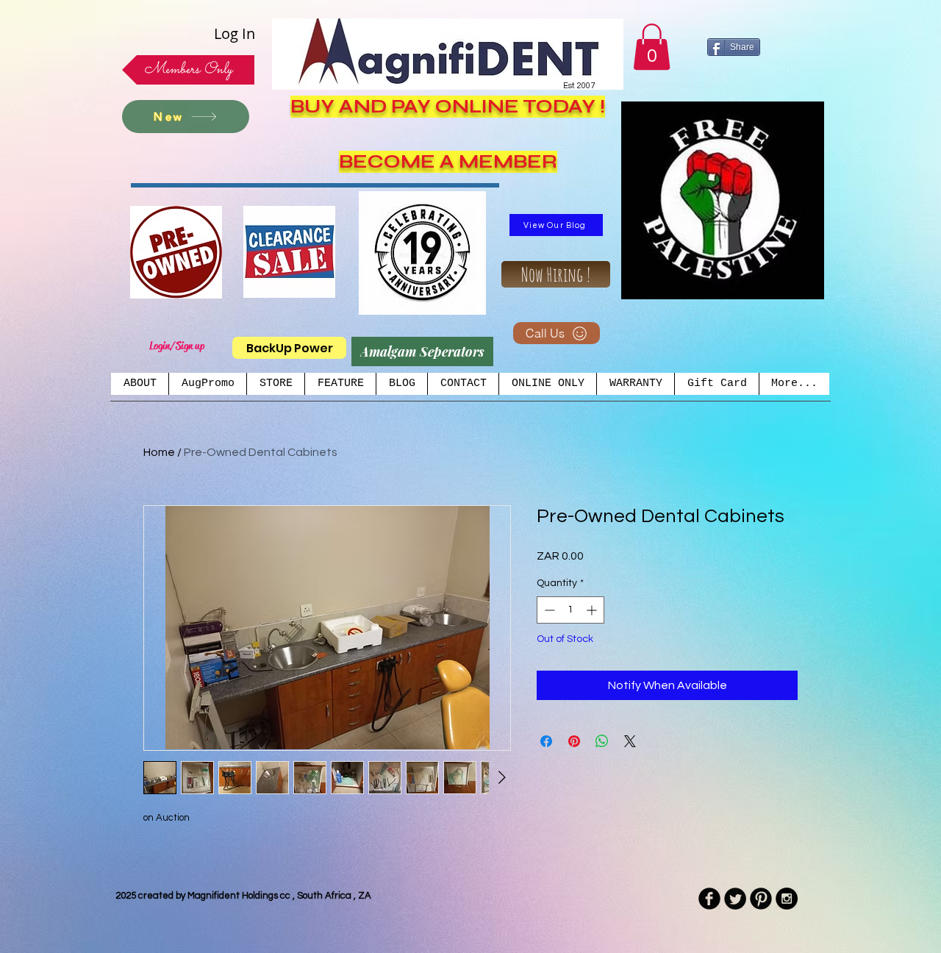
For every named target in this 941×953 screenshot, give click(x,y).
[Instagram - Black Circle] (787, 899)
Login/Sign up (176, 345)
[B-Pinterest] (761, 899)
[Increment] (593, 610)
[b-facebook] (709, 899)
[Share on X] (630, 741)
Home (159, 452)
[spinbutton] (570, 610)
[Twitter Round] (735, 899)
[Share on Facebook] (546, 741)
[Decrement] (548, 610)
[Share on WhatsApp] (602, 741)
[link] (651, 47)
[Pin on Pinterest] (574, 741)
